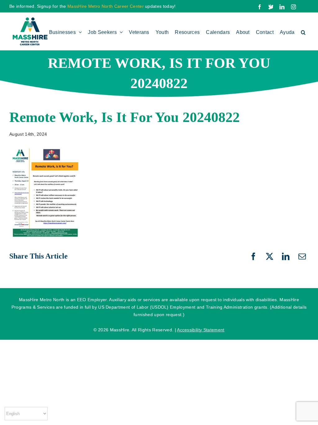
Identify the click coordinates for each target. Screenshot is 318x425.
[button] (303, 31)
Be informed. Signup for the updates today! (92, 6)
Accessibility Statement (200, 329)
